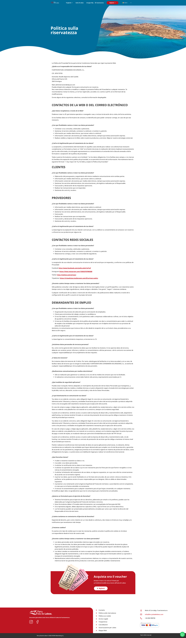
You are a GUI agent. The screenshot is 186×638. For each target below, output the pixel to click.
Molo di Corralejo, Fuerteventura (156, 610)
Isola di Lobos (80, 3)
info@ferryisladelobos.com (154, 614)
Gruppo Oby (89, 3)
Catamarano (100, 3)
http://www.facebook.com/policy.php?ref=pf (75, 268)
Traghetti (68, 3)
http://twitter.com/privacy (66, 275)
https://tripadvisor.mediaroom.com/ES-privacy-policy (79, 278)
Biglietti (111, 3)
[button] (69, 2)
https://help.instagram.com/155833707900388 (75, 271)
